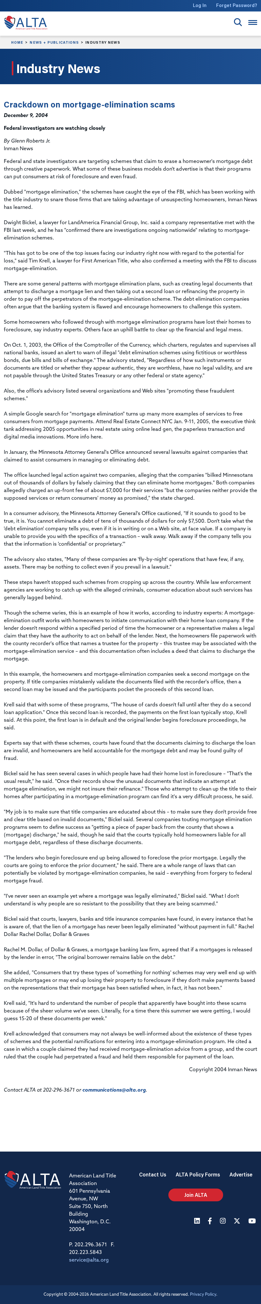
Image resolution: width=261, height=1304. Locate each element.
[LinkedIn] (197, 1221)
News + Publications (54, 42)
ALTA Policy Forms (198, 1174)
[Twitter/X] (238, 1221)
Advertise (240, 1174)
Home (17, 42)
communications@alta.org (114, 1090)
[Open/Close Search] (238, 22)
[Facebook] (211, 1221)
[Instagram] (223, 1221)
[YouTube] (252, 1221)
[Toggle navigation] (252, 22)
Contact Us (152, 1174)
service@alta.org (89, 1260)
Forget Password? (236, 5)
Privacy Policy (203, 1295)
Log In (200, 5)
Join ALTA (195, 1194)
